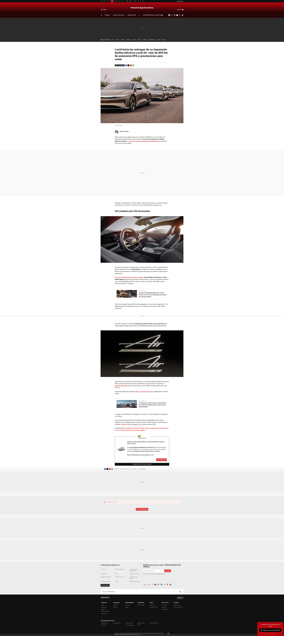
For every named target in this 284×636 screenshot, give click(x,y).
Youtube (177, 15)
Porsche (122, 39)
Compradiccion (165, 609)
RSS (164, 584)
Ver (142, 509)
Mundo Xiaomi (104, 613)
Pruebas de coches (134, 574)
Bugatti (134, 39)
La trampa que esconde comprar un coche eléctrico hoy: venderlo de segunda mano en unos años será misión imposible (152, 404)
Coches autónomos (106, 581)
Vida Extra (115, 607)
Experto (163, 39)
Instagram (174, 15)
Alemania (128, 39)
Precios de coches (119, 577)
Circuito (139, 39)
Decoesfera (164, 607)
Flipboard (131, 65)
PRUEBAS (107, 15)
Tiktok (182, 15)
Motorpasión (142, 8)
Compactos (104, 574)
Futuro (116, 581)
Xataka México (104, 623)
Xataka (102, 605)
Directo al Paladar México (141, 623)
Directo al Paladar (141, 605)
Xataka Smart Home (105, 611)
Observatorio (131, 15)
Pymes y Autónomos (178, 607)
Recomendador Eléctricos (151, 15)
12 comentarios (120, 65)
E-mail (133, 65)
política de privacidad (161, 573)
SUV (116, 574)
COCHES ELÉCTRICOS (118, 15)
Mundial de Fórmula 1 (134, 581)
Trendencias (164, 605)
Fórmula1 (103, 569)
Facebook (172, 15)
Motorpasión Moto (153, 607)
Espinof (126, 607)
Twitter (180, 15)
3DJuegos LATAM (117, 623)
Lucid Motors (142, 469)
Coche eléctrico (151, 39)
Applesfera (103, 609)
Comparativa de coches (133, 577)
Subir (179, 597)
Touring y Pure (125, 424)
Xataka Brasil (104, 625)
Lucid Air (134, 469)
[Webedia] (105, 597)
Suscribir (167, 570)
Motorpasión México (154, 623)
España (158, 39)
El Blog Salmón (177, 605)
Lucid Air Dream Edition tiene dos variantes (129, 277)
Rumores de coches (106, 577)
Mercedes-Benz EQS (121, 385)
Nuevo (179, 9)
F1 (139, 15)
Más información (161, 459)
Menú (104, 9)
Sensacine (127, 605)
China (117, 39)
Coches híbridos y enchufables (133, 570)
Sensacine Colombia (129, 625)
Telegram (169, 15)
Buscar (180, 591)
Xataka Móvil (103, 607)
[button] (124, 131)
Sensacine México (129, 623)
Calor (113, 39)
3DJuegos (115, 605)
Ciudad (144, 39)
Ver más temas (105, 585)
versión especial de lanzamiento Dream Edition (145, 141)
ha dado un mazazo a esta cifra (143, 391)
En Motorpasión (142, 290)
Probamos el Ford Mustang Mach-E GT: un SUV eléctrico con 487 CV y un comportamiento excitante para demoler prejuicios (152, 294)
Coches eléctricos (125, 469)
